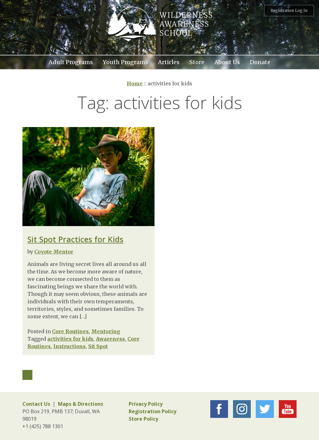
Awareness (110, 339)
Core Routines (70, 331)
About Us (227, 61)
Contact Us (36, 403)
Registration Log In (289, 10)
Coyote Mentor (53, 251)
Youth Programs (125, 61)
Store (196, 61)
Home (135, 83)
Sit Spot (98, 346)
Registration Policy (152, 411)
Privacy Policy (146, 403)
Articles (168, 61)
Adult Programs (71, 61)
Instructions (69, 346)
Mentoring (105, 331)
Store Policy (143, 418)
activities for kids (70, 339)
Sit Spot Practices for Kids (75, 239)
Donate (260, 61)
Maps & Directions (80, 403)
